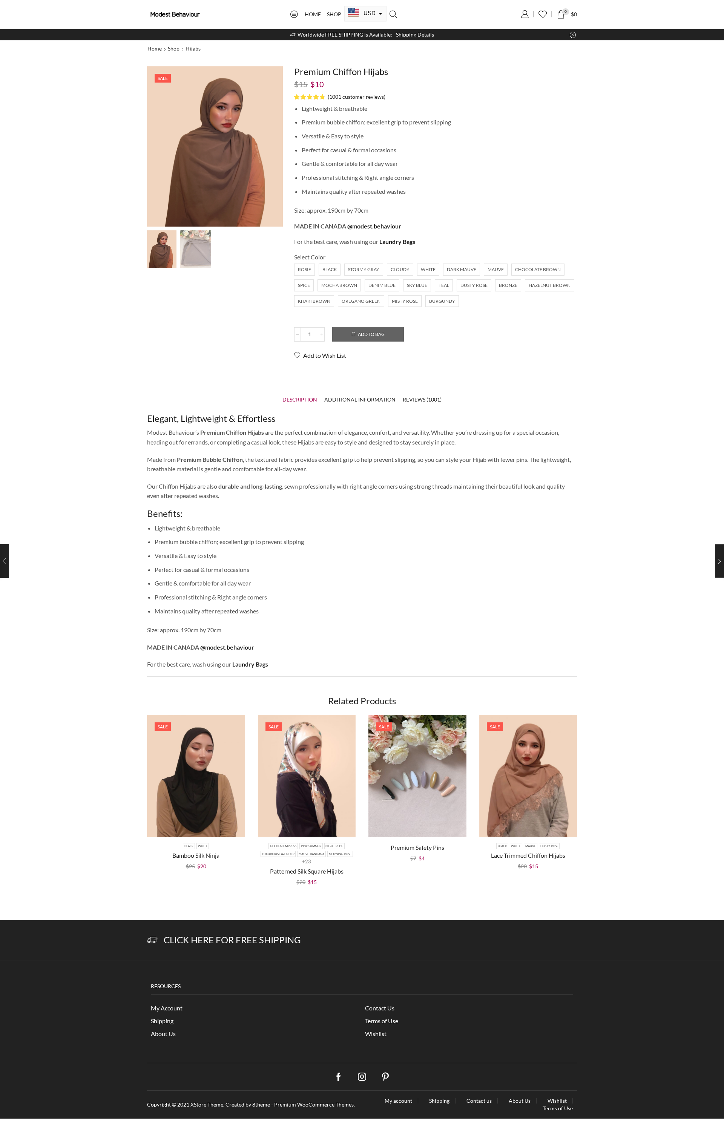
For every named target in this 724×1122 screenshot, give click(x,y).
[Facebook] (338, 1077)
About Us (163, 1033)
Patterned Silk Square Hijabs (307, 871)
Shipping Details (415, 34)
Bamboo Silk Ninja (195, 855)
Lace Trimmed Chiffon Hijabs (528, 855)
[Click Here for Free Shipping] (152, 940)
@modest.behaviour (374, 226)
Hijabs (193, 48)
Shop (334, 14)
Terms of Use (381, 1020)
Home (313, 14)
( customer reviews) (356, 97)
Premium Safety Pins (417, 847)
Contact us (479, 1101)
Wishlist (376, 1033)
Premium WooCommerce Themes (314, 1104)
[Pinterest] (385, 1077)
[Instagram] (362, 1077)
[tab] (300, 399)
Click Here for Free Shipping (232, 939)
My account (398, 1101)
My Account (167, 1008)
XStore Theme (206, 1104)
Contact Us (379, 1008)
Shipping (162, 1020)
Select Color (309, 257)
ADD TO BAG (371, 334)
